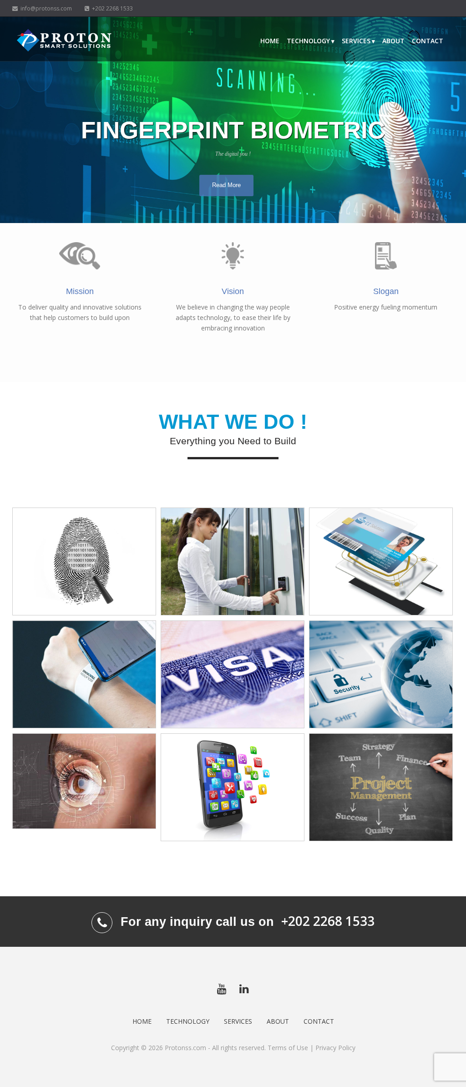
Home (269, 40)
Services (356, 40)
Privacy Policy (335, 1047)
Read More (226, 185)
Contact (427, 40)
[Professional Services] (381, 787)
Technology (308, 40)
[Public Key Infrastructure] (381, 674)
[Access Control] (232, 562)
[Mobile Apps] (232, 787)
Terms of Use (288, 1047)
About (393, 40)
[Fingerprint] (84, 562)
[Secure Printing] (232, 674)
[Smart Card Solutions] (381, 562)
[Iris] (84, 781)
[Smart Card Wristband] (84, 674)
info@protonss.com (45, 8)
